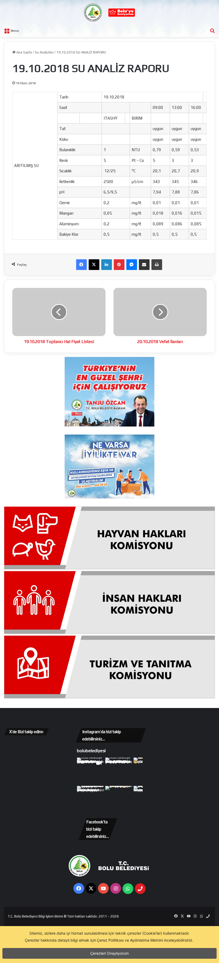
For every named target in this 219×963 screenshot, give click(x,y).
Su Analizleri (44, 52)
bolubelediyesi (91, 750)
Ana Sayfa (23, 52)
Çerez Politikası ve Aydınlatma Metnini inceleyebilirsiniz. (145, 940)
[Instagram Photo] (118, 771)
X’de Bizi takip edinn (26, 731)
